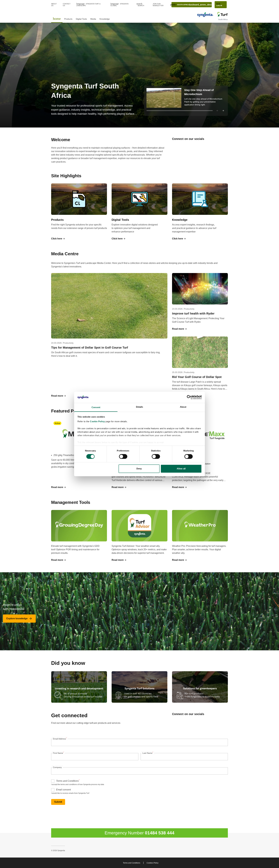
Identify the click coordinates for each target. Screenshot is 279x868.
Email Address (60, 738)
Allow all (181, 468)
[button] (186, 101)
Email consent (63, 789)
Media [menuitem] (93, 19)
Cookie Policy (97, 421)
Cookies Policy (152, 863)
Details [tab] (139, 407)
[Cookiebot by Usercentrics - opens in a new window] (189, 397)
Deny (139, 468)
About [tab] (183, 407)
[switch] (123, 456)
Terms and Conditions (67, 780)
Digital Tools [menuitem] (81, 19)
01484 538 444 (159, 832)
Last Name (147, 753)
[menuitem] (56, 19)
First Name (58, 753)
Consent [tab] (96, 407)
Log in (219, 4)
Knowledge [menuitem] (105, 19)
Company (57, 767)
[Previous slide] (217, 110)
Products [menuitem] (68, 19)
